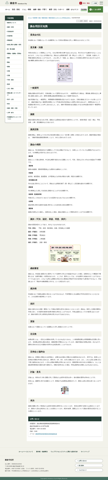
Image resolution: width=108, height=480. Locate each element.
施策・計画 (10, 27)
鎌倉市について (11, 22)
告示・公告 (10, 99)
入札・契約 (10, 88)
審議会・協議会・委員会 (14, 53)
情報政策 (9, 40)
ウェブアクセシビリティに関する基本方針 (64, 451)
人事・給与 (10, 112)
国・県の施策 (11, 49)
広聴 (8, 75)
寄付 (8, 103)
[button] (94, 3)
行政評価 (9, 36)
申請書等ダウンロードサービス (14, 118)
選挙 (8, 57)
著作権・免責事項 (42, 451)
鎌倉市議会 (45, 17)
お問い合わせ (83, 460)
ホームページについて (26, 451)
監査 (8, 84)
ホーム (30, 17)
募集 (8, 66)
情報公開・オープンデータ (14, 94)
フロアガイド (83, 470)
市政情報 (10, 18)
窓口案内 (81, 465)
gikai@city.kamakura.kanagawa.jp (46, 434)
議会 (8, 62)
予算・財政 (10, 79)
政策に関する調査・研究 (14, 44)
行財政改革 (10, 31)
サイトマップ (85, 451)
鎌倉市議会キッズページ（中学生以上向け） (60, 17)
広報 (8, 71)
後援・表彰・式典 (12, 108)
